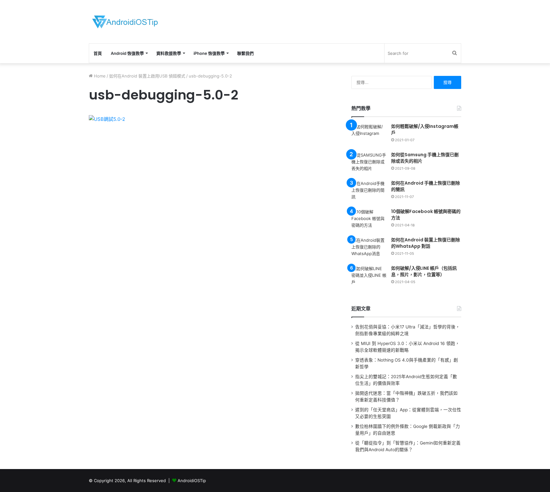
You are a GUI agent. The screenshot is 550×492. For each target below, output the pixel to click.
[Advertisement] (339, 20)
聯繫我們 (245, 53)
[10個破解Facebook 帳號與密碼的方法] (368, 220)
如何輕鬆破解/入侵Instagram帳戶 (424, 129)
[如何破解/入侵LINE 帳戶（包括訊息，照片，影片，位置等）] (368, 277)
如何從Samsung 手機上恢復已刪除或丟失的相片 (425, 157)
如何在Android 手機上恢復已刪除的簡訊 (425, 186)
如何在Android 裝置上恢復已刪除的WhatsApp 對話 (425, 243)
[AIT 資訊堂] (125, 22)
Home (99, 75)
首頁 (98, 53)
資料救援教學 (168, 53)
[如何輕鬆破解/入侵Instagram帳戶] (368, 135)
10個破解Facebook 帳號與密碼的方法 (426, 214)
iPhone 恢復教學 (209, 53)
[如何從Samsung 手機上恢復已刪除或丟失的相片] (368, 164)
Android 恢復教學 (127, 53)
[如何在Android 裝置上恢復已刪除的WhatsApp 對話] (368, 249)
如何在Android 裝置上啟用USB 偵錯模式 (147, 75)
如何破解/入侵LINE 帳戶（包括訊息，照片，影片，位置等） (424, 271)
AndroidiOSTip (192, 480)
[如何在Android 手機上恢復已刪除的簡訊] (368, 192)
